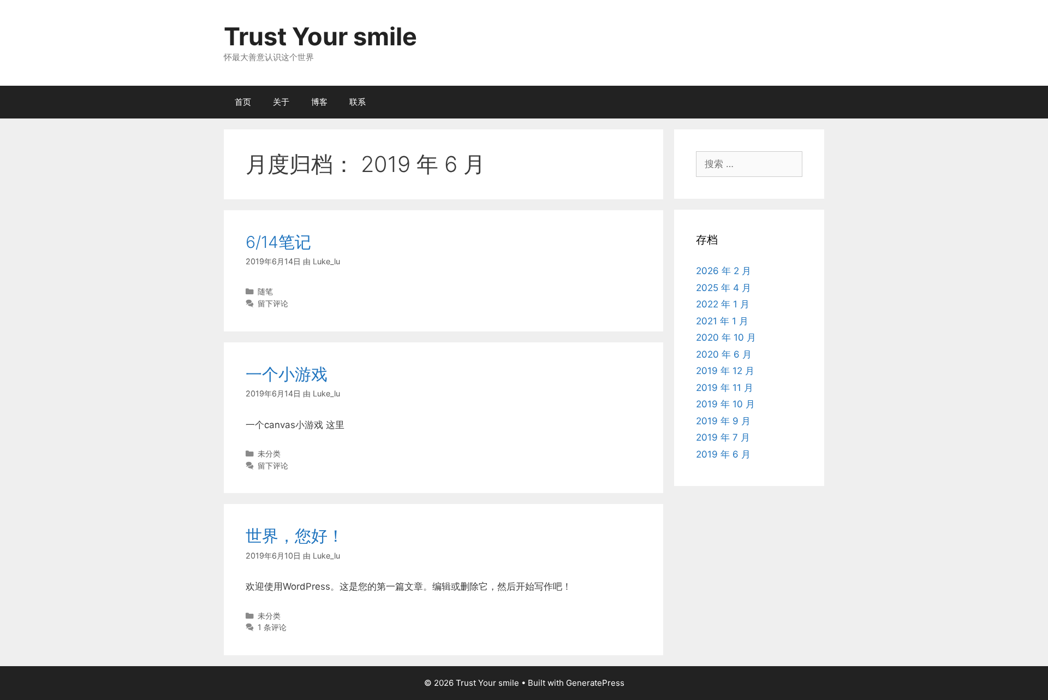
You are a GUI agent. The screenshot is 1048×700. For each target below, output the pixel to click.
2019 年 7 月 (723, 437)
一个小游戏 (286, 374)
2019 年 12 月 (725, 370)
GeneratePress (595, 683)
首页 (243, 102)
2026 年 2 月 (723, 270)
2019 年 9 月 (723, 421)
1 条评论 (272, 627)
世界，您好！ (295, 535)
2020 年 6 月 (724, 354)
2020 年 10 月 (726, 337)
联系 (357, 102)
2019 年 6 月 (723, 454)
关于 (281, 102)
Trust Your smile (320, 36)
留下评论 (273, 303)
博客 (319, 102)
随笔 (265, 291)
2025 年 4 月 (723, 287)
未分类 (269, 453)
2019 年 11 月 (724, 387)
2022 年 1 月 (722, 304)
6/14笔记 (278, 242)
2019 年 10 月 (725, 404)
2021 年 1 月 (722, 321)
